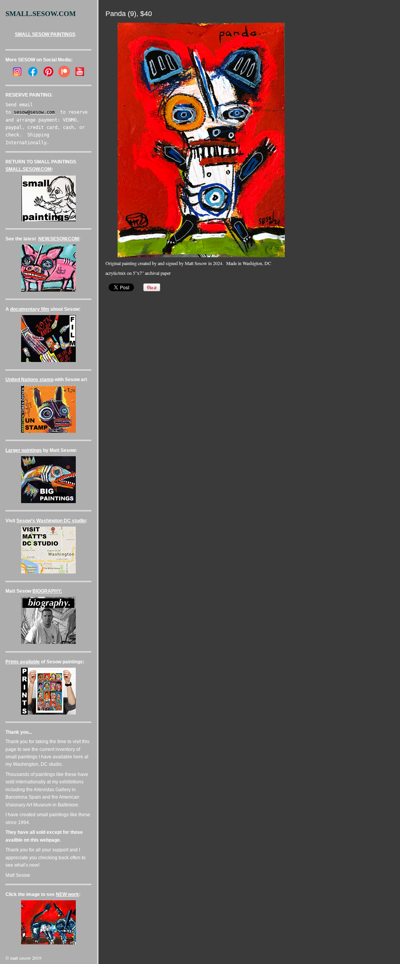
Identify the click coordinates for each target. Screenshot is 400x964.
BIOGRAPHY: (47, 591)
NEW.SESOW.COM (58, 239)
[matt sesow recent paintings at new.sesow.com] (48, 290)
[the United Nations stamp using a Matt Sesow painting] (48, 431)
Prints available (22, 662)
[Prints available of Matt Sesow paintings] (48, 713)
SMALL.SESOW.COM (28, 169)
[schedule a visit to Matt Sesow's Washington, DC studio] (48, 572)
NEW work (67, 894)
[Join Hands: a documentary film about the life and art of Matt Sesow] (48, 360)
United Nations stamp (29, 379)
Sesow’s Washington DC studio (51, 520)
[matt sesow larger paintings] (48, 501)
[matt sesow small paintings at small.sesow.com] (48, 219)
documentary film (29, 309)
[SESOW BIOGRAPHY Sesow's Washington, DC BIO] (48, 642)
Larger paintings (23, 450)
